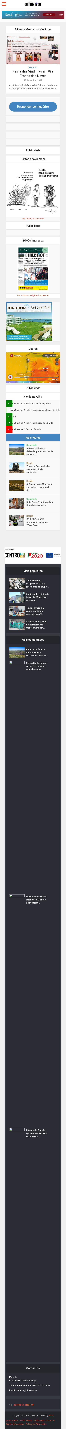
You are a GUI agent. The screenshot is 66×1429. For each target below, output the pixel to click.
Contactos (50, 1420)
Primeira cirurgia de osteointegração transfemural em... (36, 624)
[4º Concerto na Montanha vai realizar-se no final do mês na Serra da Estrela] (17, 485)
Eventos (33, 68)
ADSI (51, 1415)
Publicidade (39, 1420)
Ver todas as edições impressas (33, 295)
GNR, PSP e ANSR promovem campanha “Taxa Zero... (37, 522)
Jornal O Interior (23, 1404)
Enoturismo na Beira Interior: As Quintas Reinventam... (36, 899)
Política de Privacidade (36, 1424)
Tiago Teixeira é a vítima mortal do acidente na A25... (35, 611)
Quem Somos (12, 1420)
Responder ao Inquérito (33, 106)
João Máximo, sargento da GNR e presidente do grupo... (37, 583)
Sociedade (31, 445)
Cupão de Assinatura (15, 1424)
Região (29, 463)
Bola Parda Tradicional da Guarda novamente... (39, 504)
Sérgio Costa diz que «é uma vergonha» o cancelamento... (36, 666)
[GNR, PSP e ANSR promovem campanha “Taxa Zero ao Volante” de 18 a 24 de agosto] (17, 520)
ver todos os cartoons (33, 218)
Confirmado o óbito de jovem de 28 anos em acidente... (37, 597)
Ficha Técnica (26, 1420)
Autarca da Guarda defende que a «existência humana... (39, 451)
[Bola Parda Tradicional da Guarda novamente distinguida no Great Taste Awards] (17, 503)
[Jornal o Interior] (33, 3)
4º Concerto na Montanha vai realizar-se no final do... (39, 487)
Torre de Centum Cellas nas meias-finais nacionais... (38, 469)
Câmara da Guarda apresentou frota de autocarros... (36, 1133)
